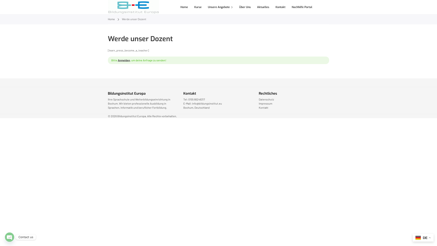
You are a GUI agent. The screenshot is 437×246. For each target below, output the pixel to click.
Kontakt (280, 7)
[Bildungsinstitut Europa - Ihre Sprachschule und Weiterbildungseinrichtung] (133, 6)
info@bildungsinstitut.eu (207, 103)
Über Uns (245, 7)
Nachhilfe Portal (302, 7)
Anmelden (124, 60)
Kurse (198, 7)
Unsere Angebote (219, 7)
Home (184, 7)
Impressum (265, 103)
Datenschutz (266, 99)
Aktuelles (263, 7)
